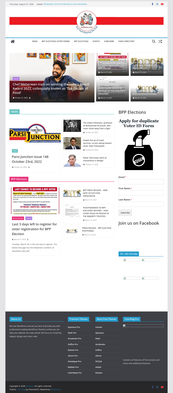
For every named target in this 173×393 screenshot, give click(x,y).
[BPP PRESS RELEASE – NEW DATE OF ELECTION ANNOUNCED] (72, 195)
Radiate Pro (73, 367)
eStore (98, 355)
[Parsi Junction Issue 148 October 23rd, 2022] (35, 133)
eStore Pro (73, 355)
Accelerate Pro (74, 338)
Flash (97, 338)
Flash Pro (72, 333)
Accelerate (100, 344)
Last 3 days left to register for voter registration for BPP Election (111, 65)
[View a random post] (160, 41)
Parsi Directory (126, 41)
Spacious (99, 333)
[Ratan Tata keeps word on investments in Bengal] (72, 161)
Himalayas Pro (74, 361)
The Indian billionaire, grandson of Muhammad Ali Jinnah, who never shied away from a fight (97, 125)
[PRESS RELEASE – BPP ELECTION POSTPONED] (71, 231)
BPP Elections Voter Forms (56, 41)
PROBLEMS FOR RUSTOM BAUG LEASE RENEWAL (65, 4)
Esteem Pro (73, 350)
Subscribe (109, 41)
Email (122, 177)
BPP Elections (81, 41)
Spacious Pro (74, 327)
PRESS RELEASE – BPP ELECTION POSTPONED (145, 92)
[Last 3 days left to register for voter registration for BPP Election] (35, 200)
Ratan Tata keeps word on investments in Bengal (95, 159)
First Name (125, 188)
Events (96, 41)
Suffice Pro (73, 344)
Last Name (125, 199)
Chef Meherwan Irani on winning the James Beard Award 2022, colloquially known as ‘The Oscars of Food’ (51, 88)
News (34, 41)
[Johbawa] (12, 41)
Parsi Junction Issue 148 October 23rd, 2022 (30, 159)
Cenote (98, 327)
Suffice (98, 350)
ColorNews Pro (75, 372)
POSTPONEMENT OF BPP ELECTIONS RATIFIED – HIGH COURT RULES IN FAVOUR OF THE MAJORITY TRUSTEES (112, 88)
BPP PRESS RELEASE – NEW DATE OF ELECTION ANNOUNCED (146, 65)
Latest (16, 79)
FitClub (98, 361)
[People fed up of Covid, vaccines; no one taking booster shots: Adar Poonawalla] (72, 145)
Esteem (98, 372)
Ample (98, 367)
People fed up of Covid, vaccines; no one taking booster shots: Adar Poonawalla (97, 143)
